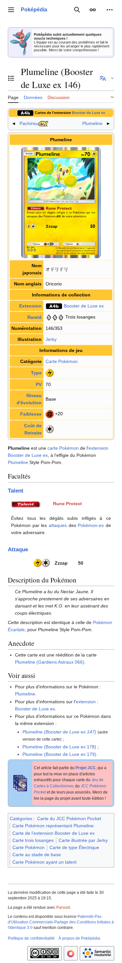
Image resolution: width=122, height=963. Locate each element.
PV (39, 384)
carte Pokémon (63, 448)
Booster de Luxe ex (88, 113)
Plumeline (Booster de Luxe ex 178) (59, 746)
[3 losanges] (55, 316)
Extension (30, 305)
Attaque (18, 549)
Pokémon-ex (91, 525)
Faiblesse (31, 414)
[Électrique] (50, 372)
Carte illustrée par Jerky (83, 840)
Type (36, 372)
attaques (58, 525)
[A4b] (25, 113)
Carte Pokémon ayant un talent (44, 862)
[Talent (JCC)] (25, 503)
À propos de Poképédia (79, 938)
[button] (11, 10)
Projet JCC (85, 768)
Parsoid (63, 907)
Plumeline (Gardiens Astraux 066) (49, 662)
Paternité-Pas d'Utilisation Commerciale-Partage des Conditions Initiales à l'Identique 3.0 (61, 922)
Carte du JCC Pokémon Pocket (69, 818)
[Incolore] (50, 428)
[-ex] (43, 123)
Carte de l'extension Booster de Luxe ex (53, 833)
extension (98, 448)
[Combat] (50, 413)
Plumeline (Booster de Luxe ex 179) (59, 754)
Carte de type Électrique (74, 847)
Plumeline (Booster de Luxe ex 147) (59, 731)
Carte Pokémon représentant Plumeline (53, 825)
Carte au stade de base (36, 854)
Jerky (51, 339)
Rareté (34, 317)
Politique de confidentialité (31, 938)
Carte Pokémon (62, 361)
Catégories (21, 818)
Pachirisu (29, 123)
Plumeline (92, 123)
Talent (15, 491)
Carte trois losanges (33, 840)
